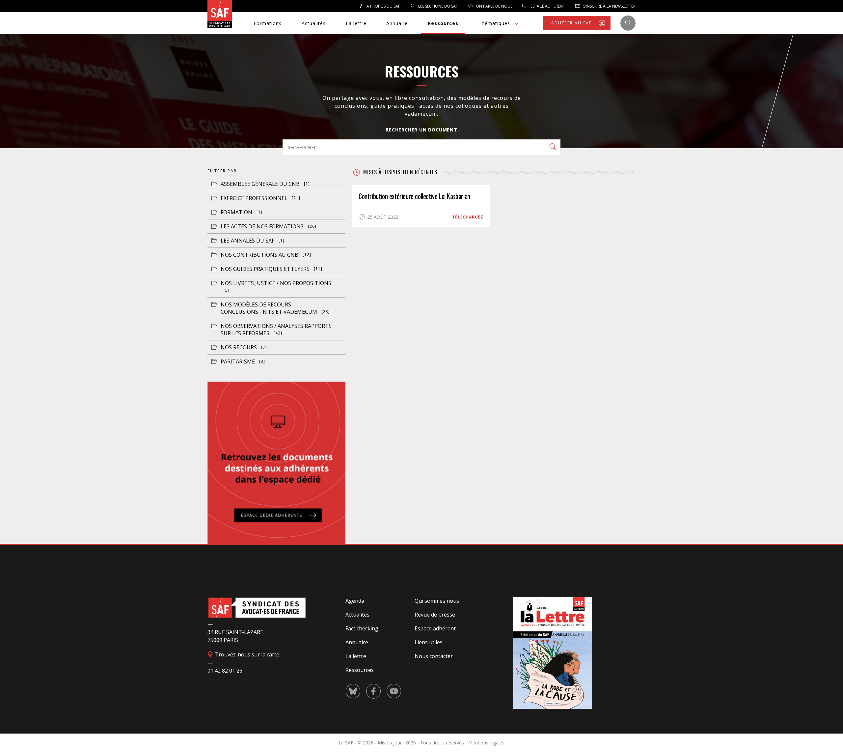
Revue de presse (435, 614)
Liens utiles (429, 642)
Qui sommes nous (437, 600)
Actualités (314, 23)
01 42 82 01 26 (224, 670)
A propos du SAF (383, 6)
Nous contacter (434, 656)
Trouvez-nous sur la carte (246, 654)
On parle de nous (493, 6)
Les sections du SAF (437, 6)
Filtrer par (222, 171)
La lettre (356, 23)
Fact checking (361, 628)
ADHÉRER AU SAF (572, 23)
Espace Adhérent (547, 6)
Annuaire (397, 23)
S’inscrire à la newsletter (609, 6)
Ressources (443, 23)
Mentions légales (486, 742)
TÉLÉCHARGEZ (467, 217)
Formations (268, 23)
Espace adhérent (435, 628)
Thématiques (494, 23)
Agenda (354, 600)
